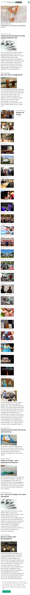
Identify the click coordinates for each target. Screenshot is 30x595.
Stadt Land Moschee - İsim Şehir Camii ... (6, 283)
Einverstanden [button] (6, 591)
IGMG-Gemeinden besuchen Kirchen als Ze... (7, 120)
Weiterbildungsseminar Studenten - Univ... (6, 178)
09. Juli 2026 (3, 433)
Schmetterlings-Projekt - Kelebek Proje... (6, 318)
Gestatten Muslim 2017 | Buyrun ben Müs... (6, 132)
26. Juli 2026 (3, 39)
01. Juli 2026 (3, 498)
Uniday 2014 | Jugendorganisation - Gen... (6, 377)
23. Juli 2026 (3, 76)
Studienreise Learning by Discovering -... (6, 260)
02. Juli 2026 (3, 464)
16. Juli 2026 (18, 116)
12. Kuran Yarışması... (5, 155)
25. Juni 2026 (3, 540)
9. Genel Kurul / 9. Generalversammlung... (6, 144)
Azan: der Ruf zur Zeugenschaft (11, 75)
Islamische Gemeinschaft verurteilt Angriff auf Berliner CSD (13, 37)
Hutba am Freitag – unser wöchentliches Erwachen (9, 461)
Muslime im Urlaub (20, 113)
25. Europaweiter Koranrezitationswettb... (6, 201)
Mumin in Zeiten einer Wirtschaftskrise (8, 538)
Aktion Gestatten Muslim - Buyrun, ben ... (6, 306)
